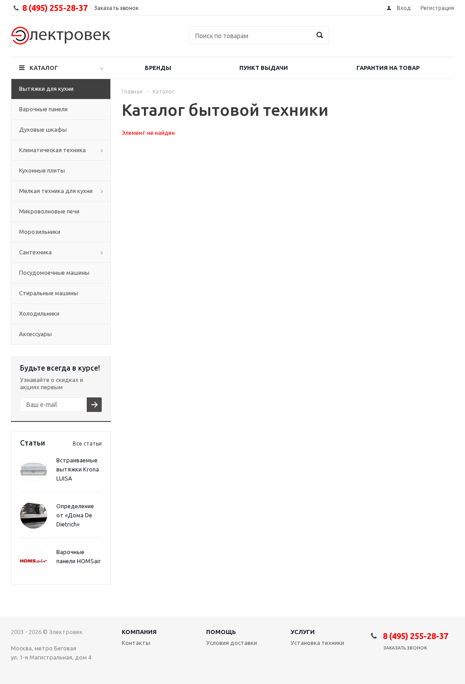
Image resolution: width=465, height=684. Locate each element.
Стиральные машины (48, 293)
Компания (139, 632)
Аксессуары (35, 334)
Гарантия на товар (388, 67)
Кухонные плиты (42, 170)
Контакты (136, 642)
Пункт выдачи (263, 67)
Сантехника (35, 252)
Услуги (303, 632)
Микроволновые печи (49, 211)
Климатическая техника (52, 150)
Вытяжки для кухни (46, 88)
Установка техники (317, 642)
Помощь (221, 632)
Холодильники (39, 313)
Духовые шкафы (43, 129)
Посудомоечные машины (54, 272)
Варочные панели (43, 109)
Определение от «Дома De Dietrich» (75, 515)
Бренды (158, 67)
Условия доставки (231, 642)
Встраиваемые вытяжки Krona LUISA (77, 469)
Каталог (44, 67)
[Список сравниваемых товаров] (354, 42)
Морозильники (39, 231)
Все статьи (87, 443)
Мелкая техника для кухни (56, 191)
